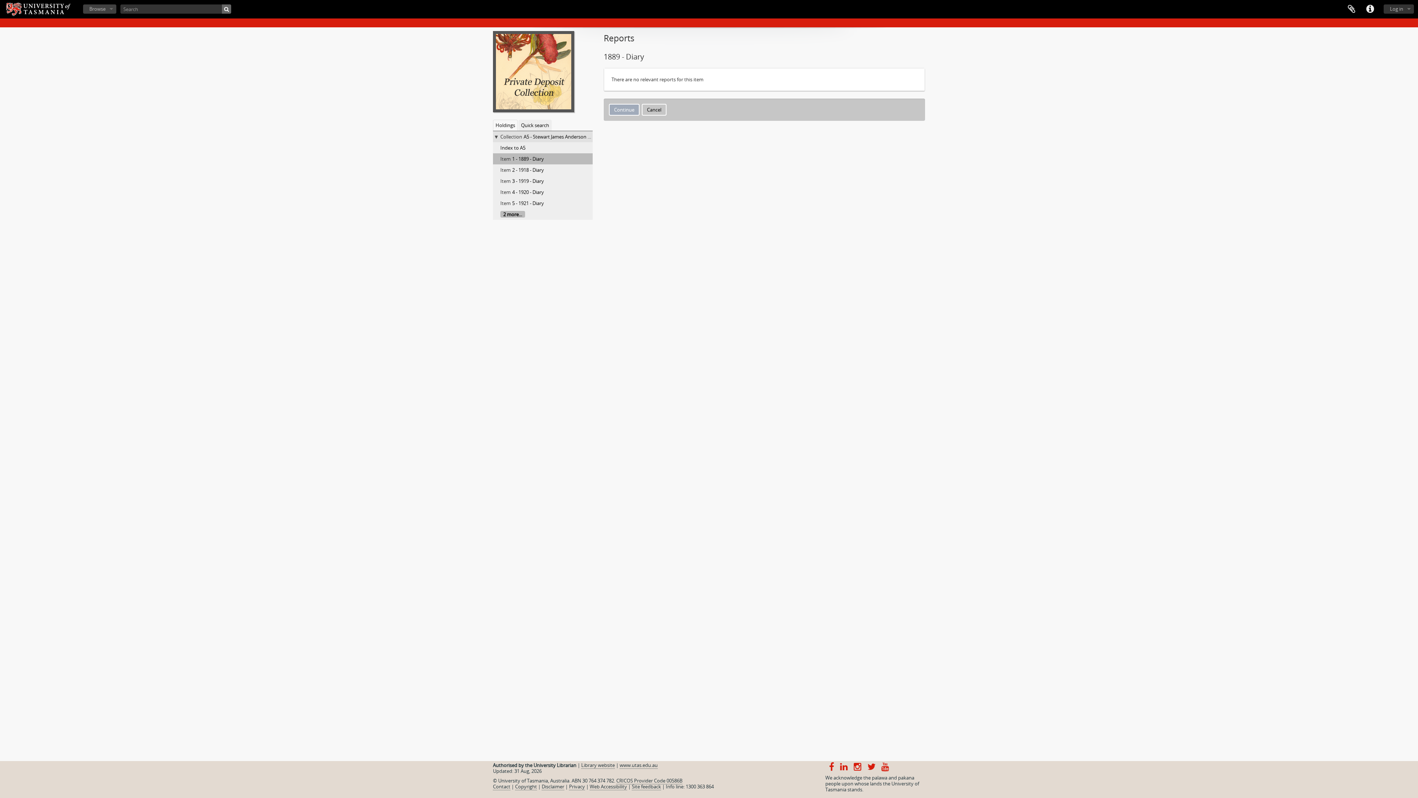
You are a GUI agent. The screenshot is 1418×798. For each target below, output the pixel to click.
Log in (1396, 9)
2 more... (512, 214)
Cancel (654, 109)
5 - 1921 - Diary (528, 203)
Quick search (535, 125)
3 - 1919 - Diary (528, 181)
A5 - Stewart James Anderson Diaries (563, 136)
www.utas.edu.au (639, 765)
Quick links (1370, 9)
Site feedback (646, 786)
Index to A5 (512, 147)
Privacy (577, 786)
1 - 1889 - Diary (528, 159)
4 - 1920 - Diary (528, 192)
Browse (97, 9)
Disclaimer (553, 786)
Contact (501, 786)
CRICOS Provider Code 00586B (649, 780)
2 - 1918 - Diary (528, 170)
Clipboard (1351, 9)
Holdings (505, 125)
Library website (598, 765)
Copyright (526, 786)
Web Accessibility (608, 786)
